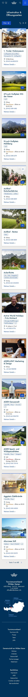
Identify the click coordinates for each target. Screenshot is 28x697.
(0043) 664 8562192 (12, 416)
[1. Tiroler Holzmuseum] (14, 38)
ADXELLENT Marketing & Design (14, 362)
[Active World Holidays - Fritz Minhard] (14, 303)
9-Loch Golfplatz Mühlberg (11, 142)
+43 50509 (14, 588)
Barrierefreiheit (14, 683)
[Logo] (14, 2)
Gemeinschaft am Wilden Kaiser (14, 648)
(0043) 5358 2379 (11, 156)
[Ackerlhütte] (14, 260)
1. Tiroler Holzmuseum (14, 51)
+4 (22, 182)
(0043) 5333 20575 (12, 553)
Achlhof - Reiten (11, 232)
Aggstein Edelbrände (13, 496)
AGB (14, 675)
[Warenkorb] (6, 3)
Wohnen (14, 651)
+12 (22, 395)
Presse (14, 635)
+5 (22, 88)
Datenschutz (14, 678)
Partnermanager (14, 659)
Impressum (14, 673)
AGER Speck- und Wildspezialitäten (11, 450)
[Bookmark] (22, 31)
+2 (22, 225)
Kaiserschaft (14, 656)
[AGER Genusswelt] (14, 389)
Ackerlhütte (9, 272)
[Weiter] (21, 562)
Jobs (14, 640)
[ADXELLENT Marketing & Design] (14, 348)
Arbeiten (14, 654)
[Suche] (20, 3)
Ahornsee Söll (10, 541)
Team (14, 637)
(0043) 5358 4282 (11, 109)
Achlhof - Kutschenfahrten (11, 189)
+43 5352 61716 (11, 328)
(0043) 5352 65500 (12, 508)
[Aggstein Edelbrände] (14, 483)
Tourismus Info (14, 632)
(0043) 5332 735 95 (12, 463)
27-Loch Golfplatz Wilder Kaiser (13, 95)
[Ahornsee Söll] (14, 528)
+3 (22, 266)
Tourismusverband (14, 630)
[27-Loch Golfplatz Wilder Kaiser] (14, 81)
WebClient (14, 662)
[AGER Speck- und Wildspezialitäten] (14, 436)
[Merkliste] (3, 3)
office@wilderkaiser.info (14, 590)
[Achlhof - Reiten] (14, 219)
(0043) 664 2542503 (12, 283)
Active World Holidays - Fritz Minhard (13, 317)
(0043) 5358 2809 (11, 199)
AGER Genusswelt (11, 402)
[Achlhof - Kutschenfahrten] (14, 176)
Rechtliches (14, 670)
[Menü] (25, 3)
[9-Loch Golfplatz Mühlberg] (14, 128)
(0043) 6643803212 (12, 61)
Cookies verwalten (14, 681)
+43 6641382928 (11, 369)
